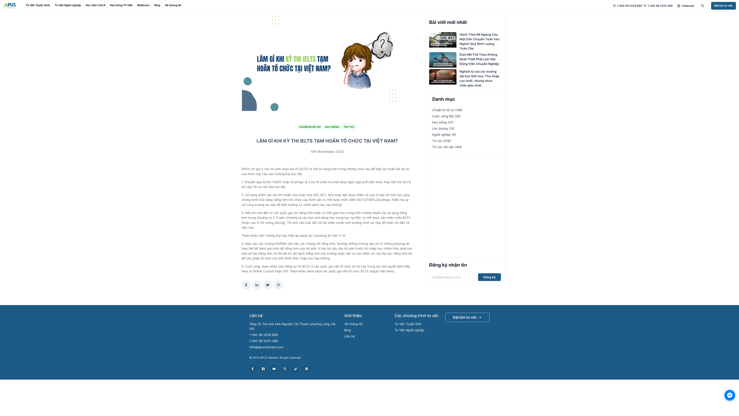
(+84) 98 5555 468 (660, 5)
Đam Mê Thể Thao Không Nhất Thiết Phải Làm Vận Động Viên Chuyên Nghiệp (479, 59)
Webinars (143, 5)
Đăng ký (489, 277)
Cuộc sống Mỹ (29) (446, 116)
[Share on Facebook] (246, 285)
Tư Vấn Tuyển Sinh (38, 5)
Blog (157, 5)
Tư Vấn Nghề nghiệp (68, 5)
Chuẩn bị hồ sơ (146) (447, 110)
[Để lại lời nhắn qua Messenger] (729, 395)
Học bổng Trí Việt (121, 5)
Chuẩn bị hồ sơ (310, 126)
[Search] (702, 6)
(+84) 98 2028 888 (629, 5)
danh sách (314, 271)
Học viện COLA (95, 5)
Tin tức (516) (441, 141)
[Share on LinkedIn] (257, 285)
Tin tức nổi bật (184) (447, 147)
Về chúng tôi (173, 5)
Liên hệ (349, 336)
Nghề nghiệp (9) (444, 135)
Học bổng (332, 126)
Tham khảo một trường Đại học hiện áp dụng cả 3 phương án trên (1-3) (294, 235)
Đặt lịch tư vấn (723, 5)
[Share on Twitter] (267, 285)
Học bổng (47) (443, 122)
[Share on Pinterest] (278, 285)
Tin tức (349, 126)
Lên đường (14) (443, 128)
